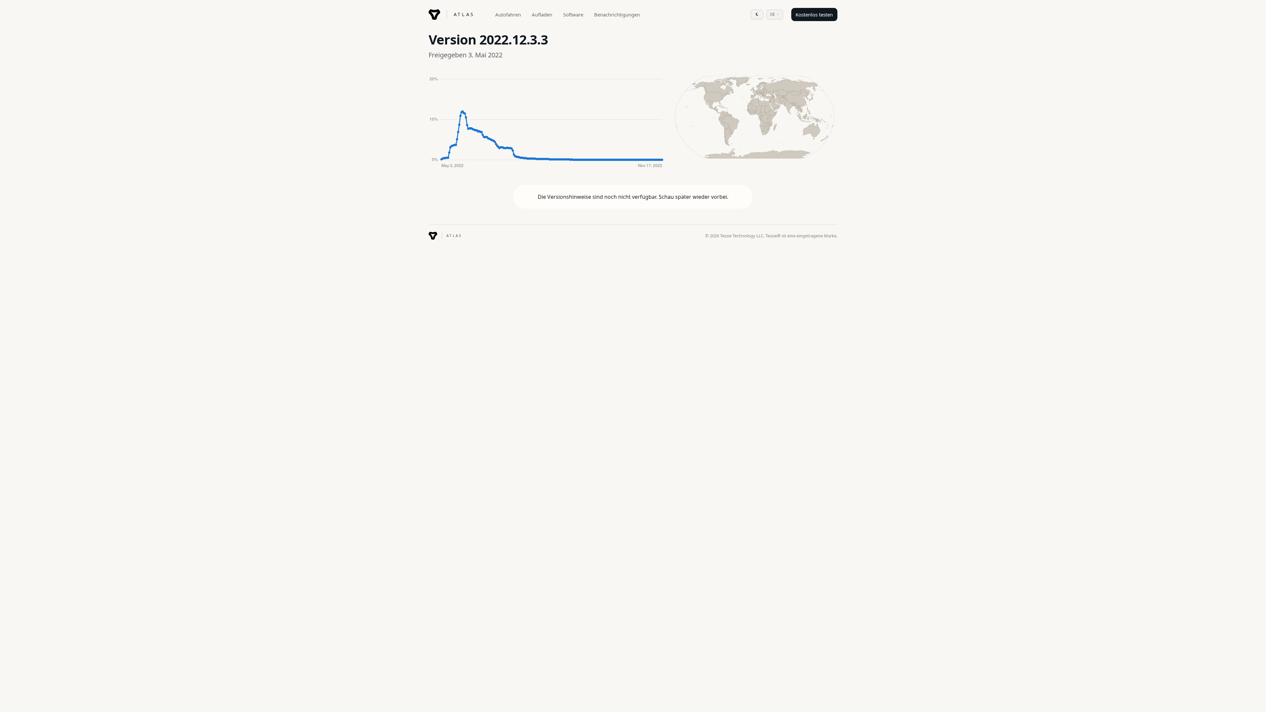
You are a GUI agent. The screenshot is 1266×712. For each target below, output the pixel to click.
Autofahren (508, 14)
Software (573, 14)
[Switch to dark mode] (757, 14)
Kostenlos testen (814, 14)
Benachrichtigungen (617, 14)
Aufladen (542, 14)
